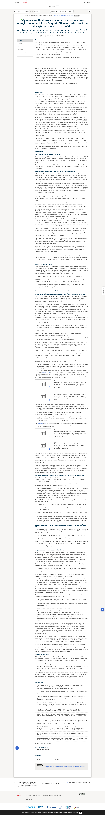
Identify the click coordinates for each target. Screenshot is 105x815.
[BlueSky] (26, 799)
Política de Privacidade (73, 812)
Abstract (20, 43)
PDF (70, 11)
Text (19, 46)
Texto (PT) (62, 11)
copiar (76, 15)
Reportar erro (103, 291)
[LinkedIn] (29, 799)
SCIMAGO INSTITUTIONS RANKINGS (55, 35)
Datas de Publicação (22, 52)
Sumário (19, 11)
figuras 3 (41, 423)
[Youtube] (31, 799)
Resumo (53, 11)
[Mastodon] (27, 799)
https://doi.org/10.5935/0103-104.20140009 (63, 15)
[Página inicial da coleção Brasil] (19, 796)
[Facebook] (30, 799)
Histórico (20, 55)
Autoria (43, 35)
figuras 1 (45, 372)
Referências (20, 49)
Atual (31, 11)
